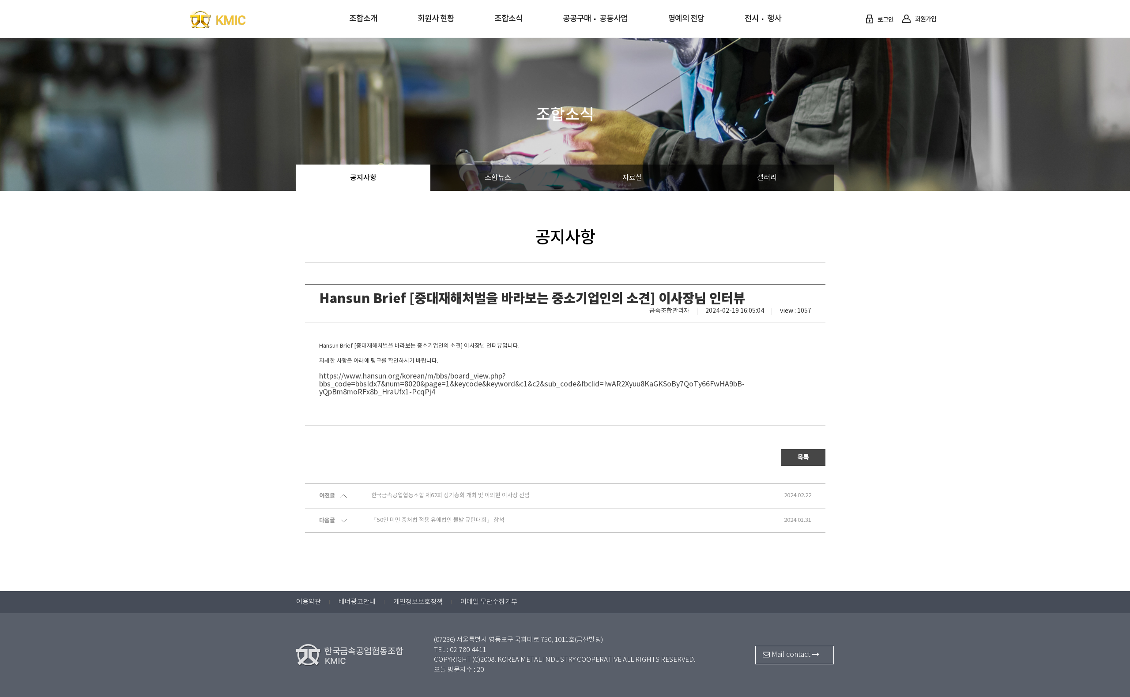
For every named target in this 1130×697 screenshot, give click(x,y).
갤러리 (767, 178)
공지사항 (363, 178)
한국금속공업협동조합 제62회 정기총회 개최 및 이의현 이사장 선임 (450, 495)
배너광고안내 (357, 602)
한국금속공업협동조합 (235, 19)
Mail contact (791, 655)
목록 (803, 457)
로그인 (885, 19)
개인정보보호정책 (418, 602)
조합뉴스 (498, 178)
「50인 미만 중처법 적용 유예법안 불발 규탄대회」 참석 (437, 520)
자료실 (632, 178)
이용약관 (308, 602)
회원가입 (925, 19)
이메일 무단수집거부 (488, 602)
